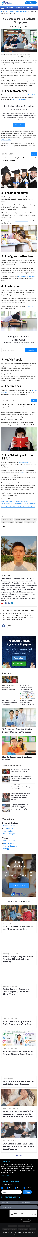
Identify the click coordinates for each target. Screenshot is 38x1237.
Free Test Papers (9, 834)
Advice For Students (24, 610)
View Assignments (10, 846)
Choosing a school (7, 519)
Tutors (15, 953)
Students (7, 610)
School (34, 519)
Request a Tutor (9, 826)
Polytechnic (18, 522)
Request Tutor (19, 658)
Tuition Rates (20, 7)
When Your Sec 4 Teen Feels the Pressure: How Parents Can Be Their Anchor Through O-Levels (18, 1114)
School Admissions (30, 522)
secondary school (24, 462)
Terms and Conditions (9, 1229)
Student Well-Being (7, 522)
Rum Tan (14, 27)
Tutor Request (30, 3)
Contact (21, 1226)
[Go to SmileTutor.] (2, 11)
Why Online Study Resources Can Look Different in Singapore (18, 1082)
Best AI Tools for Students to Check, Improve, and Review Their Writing (16, 991)
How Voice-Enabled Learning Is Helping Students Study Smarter (18, 1052)
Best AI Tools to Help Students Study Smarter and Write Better (17, 1022)
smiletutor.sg (6, 598)
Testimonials (8, 831)
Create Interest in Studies (22, 519)
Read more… (5, 1175)
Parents (5, 1108)
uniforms (22, 473)
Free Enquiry (9, 7)
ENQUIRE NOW (19, 885)
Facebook (9, 625)
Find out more (8, 843)
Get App (6, 849)
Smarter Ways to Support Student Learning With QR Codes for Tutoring (18, 959)
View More (19, 1155)
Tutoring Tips (7, 953)
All (5, 1188)
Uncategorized (8, 1078)
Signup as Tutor (9, 841)
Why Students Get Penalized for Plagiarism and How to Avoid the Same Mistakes (18, 1146)
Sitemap (32, 1229)
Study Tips (13, 986)
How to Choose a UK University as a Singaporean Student (18, 927)
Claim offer (19, 125)
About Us (30, 7)
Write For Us (12, 1226)
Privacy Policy (23, 1229)
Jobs (28, 1226)
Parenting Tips (14, 1108)
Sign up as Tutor (19, 663)
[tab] (7, 626)
